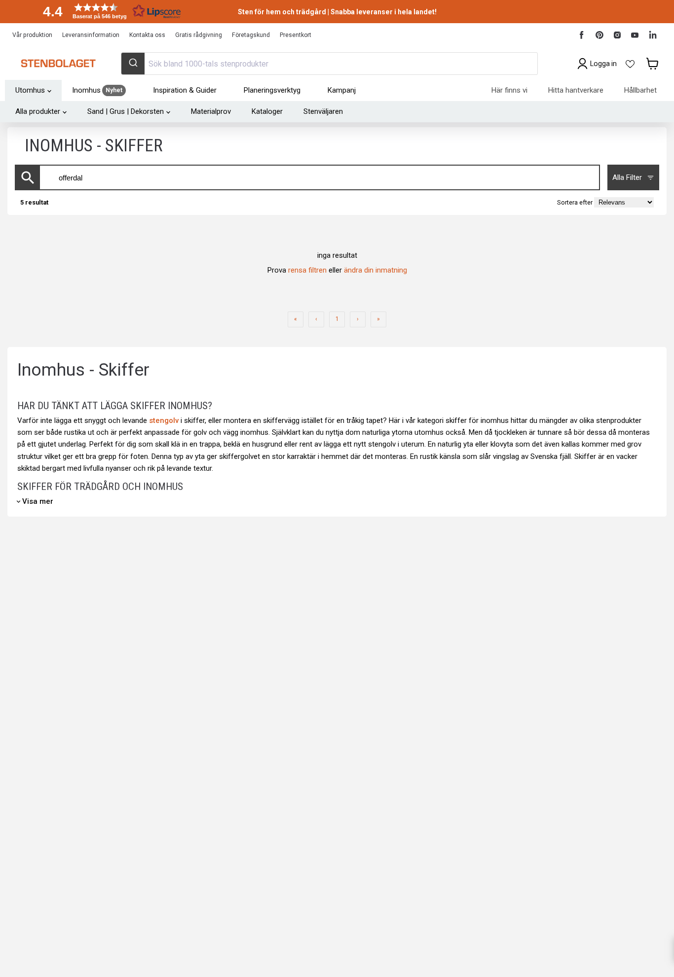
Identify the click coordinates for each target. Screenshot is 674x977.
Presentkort (295, 35)
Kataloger (267, 111)
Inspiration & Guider (185, 90)
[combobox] (329, 63)
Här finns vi (509, 90)
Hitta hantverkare (575, 90)
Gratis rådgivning (198, 35)
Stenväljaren (323, 111)
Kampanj (342, 90)
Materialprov (211, 111)
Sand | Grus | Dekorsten (125, 111)
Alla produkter (37, 111)
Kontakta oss (147, 35)
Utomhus (30, 90)
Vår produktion (32, 35)
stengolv (164, 420)
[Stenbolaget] (58, 63)
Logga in (603, 64)
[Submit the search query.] (28, 178)
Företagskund (251, 35)
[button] (109, 11)
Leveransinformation (90, 35)
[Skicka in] (133, 63)
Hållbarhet (640, 90)
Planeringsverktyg (272, 90)
